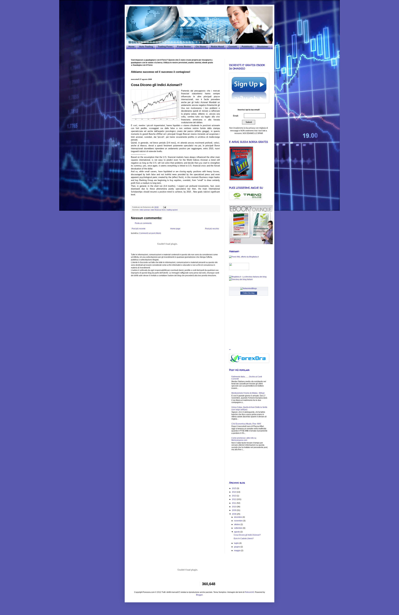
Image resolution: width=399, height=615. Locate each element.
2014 (234, 492)
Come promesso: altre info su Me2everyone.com (243, 439)
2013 (234, 496)
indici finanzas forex (158, 210)
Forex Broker (184, 46)
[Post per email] (164, 207)
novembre (238, 521)
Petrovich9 (249, 592)
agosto (237, 532)
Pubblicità (247, 46)
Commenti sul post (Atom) (150, 233)
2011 (234, 503)
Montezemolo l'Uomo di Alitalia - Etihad (247, 393)
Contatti (232, 46)
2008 (234, 514)
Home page (175, 229)
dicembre (238, 517)
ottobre (237, 524)
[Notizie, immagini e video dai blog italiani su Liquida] (239, 269)
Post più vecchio (212, 229)
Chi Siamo (201, 46)
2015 (234, 488)
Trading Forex (165, 46)
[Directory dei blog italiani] (241, 279)
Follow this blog (248, 293)
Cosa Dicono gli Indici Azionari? (247, 535)
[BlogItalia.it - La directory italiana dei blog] (248, 277)
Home (131, 46)
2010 (234, 507)
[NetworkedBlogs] (248, 288)
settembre (238, 528)
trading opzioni (172, 210)
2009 (234, 510)
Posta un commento (143, 223)
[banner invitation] (251, 243)
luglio (236, 543)
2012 (234, 499)
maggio (237, 550)
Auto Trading (146, 46)
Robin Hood (217, 46)
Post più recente (138, 229)
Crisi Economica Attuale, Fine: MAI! (246, 424)
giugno (237, 547)
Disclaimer (262, 46)
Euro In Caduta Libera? (244, 538)
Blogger (199, 595)
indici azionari (145, 210)
